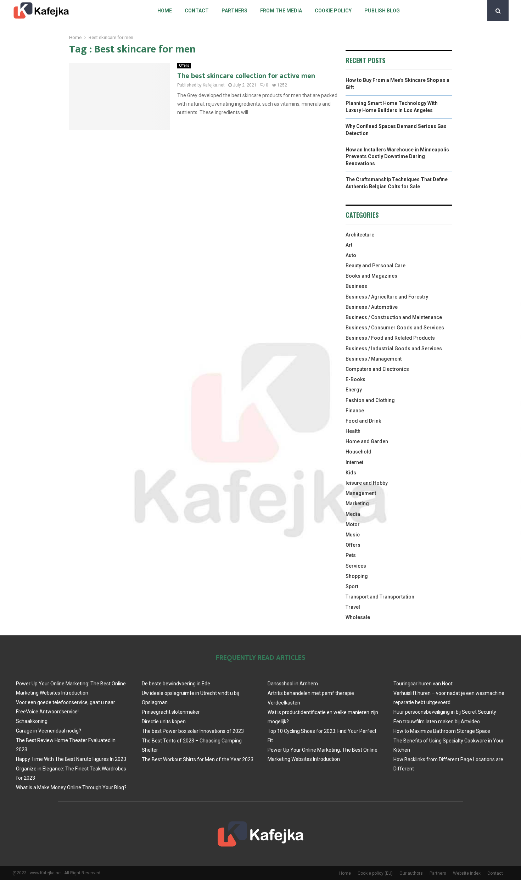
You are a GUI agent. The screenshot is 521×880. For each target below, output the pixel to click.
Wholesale (358, 617)
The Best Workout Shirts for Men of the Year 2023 (197, 759)
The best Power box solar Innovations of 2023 (193, 731)
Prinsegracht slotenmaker (171, 712)
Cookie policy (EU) (375, 873)
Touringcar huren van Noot (423, 683)
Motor (353, 524)
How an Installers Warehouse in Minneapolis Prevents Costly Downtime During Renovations (397, 156)
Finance (355, 410)
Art (349, 245)
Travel (353, 607)
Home (164, 10)
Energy (354, 389)
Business (356, 286)
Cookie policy (333, 10)
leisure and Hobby (367, 483)
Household (358, 452)
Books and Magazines (371, 276)
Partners (234, 10)
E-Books (355, 379)
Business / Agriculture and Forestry (387, 297)
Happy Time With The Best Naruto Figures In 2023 (71, 759)
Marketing (357, 503)
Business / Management (374, 359)
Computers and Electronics (377, 369)
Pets (351, 555)
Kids (351, 472)
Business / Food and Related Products (390, 338)
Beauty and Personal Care (375, 265)
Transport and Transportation (380, 597)
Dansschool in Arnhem (293, 683)
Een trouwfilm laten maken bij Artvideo (436, 721)
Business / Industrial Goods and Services (394, 348)
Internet (354, 462)
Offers (184, 65)
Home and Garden (367, 441)
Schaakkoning (31, 721)
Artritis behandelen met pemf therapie (311, 693)
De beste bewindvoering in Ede (176, 683)
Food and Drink (363, 421)
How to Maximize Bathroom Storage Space (441, 731)
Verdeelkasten (284, 703)
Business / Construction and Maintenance (394, 317)
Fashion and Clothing (370, 400)
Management (361, 493)
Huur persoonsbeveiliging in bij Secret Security (444, 712)
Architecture (360, 235)
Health (353, 431)
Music (353, 535)
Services (356, 566)
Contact (197, 10)
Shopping (357, 576)
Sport (352, 586)
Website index (467, 873)
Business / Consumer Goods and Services (395, 327)
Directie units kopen (164, 721)
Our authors (411, 873)
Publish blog (382, 10)
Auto (351, 255)
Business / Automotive (372, 307)
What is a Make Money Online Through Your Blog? (71, 787)
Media (353, 514)
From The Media (281, 10)
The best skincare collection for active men (246, 76)
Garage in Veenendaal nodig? (48, 731)
